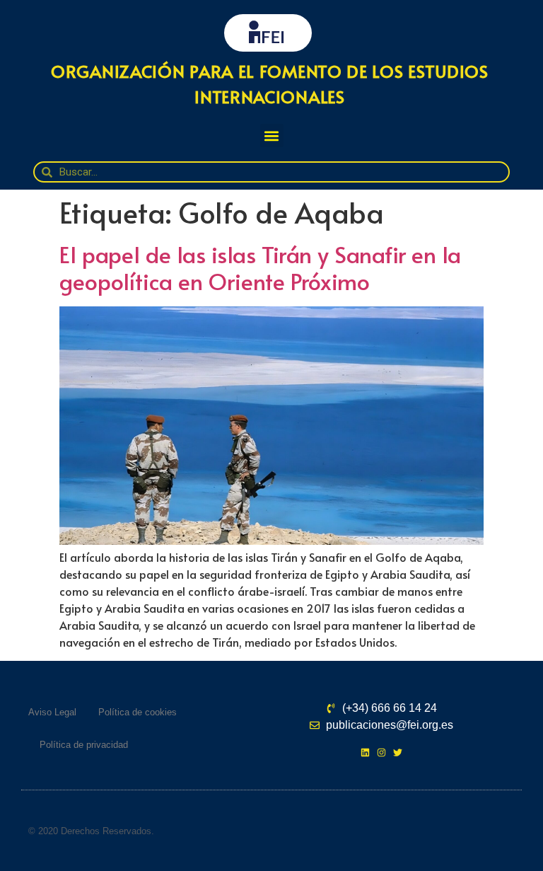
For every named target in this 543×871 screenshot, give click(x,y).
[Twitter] (397, 752)
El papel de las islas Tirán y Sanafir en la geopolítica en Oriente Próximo (260, 267)
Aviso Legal (52, 712)
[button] (272, 135)
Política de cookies (137, 712)
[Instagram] (381, 752)
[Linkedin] (365, 752)
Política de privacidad (84, 744)
